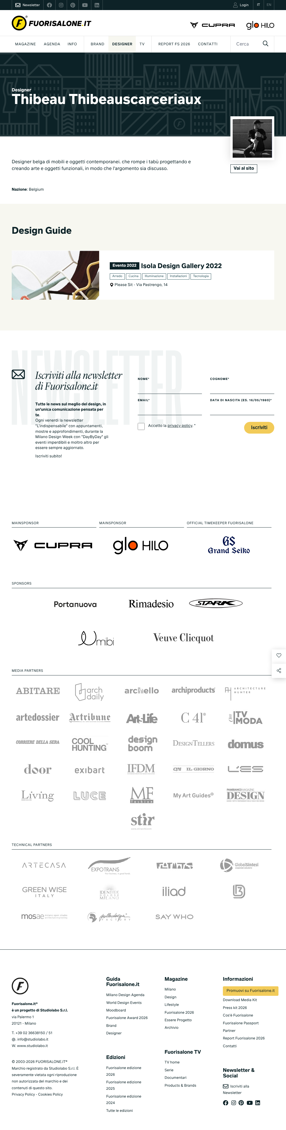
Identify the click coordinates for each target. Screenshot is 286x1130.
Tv (142, 44)
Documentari (176, 1078)
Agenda (52, 44)
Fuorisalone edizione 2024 (123, 1100)
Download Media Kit (240, 1000)
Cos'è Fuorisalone (238, 1015)
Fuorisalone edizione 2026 (123, 1071)
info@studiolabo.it (32, 1039)
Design (170, 997)
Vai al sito (243, 168)
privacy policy (180, 426)
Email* (144, 400)
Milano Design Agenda (125, 995)
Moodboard (116, 1010)
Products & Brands (180, 1086)
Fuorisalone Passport (241, 1023)
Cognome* (219, 379)
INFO (72, 44)
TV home (172, 1062)
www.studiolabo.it (32, 1046)
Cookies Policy (50, 1094)
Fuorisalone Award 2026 (126, 1018)
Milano (170, 989)
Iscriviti (259, 427)
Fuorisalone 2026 (179, 1013)
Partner (229, 1031)
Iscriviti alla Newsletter (236, 1090)
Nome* (143, 379)
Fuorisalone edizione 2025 (123, 1086)
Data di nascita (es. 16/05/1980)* (241, 400)
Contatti (208, 44)
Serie (169, 1070)
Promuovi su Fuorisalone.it (251, 991)
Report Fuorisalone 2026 (244, 1038)
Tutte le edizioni (119, 1111)
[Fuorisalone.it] (51, 23)
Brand (97, 44)
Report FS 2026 (174, 44)
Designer (122, 44)
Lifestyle (172, 1005)
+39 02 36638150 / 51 (33, 1033)
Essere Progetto (178, 1020)
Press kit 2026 (235, 1008)
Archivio (171, 1028)
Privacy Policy (23, 1094)
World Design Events (124, 1003)
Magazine (25, 44)
